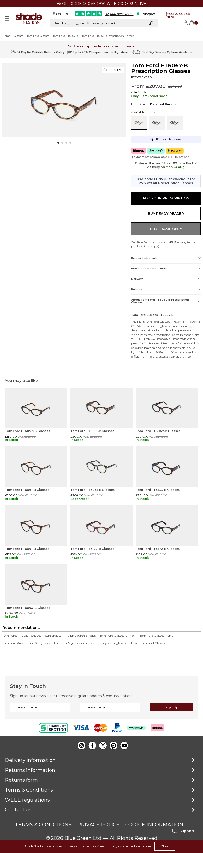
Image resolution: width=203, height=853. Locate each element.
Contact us (18, 810)
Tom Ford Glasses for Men (118, 635)
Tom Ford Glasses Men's (156, 635)
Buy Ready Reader (166, 213)
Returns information (30, 770)
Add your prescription (165, 198)
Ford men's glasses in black (73, 643)
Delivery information (30, 760)
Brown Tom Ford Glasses (147, 643)
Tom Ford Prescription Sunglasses (26, 643)
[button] (58, 143)
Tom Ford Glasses (38, 36)
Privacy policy (98, 825)
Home (6, 36)
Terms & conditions (43, 825)
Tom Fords (9, 635)
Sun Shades (53, 635)
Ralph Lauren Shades (80, 635)
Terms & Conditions (29, 790)
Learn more (142, 846)
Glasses (18, 36)
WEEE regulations (27, 800)
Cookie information (154, 825)
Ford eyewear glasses (111, 643)
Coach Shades (31, 635)
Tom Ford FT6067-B (65, 36)
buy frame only (166, 229)
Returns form (21, 780)
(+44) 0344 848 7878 (178, 15)
